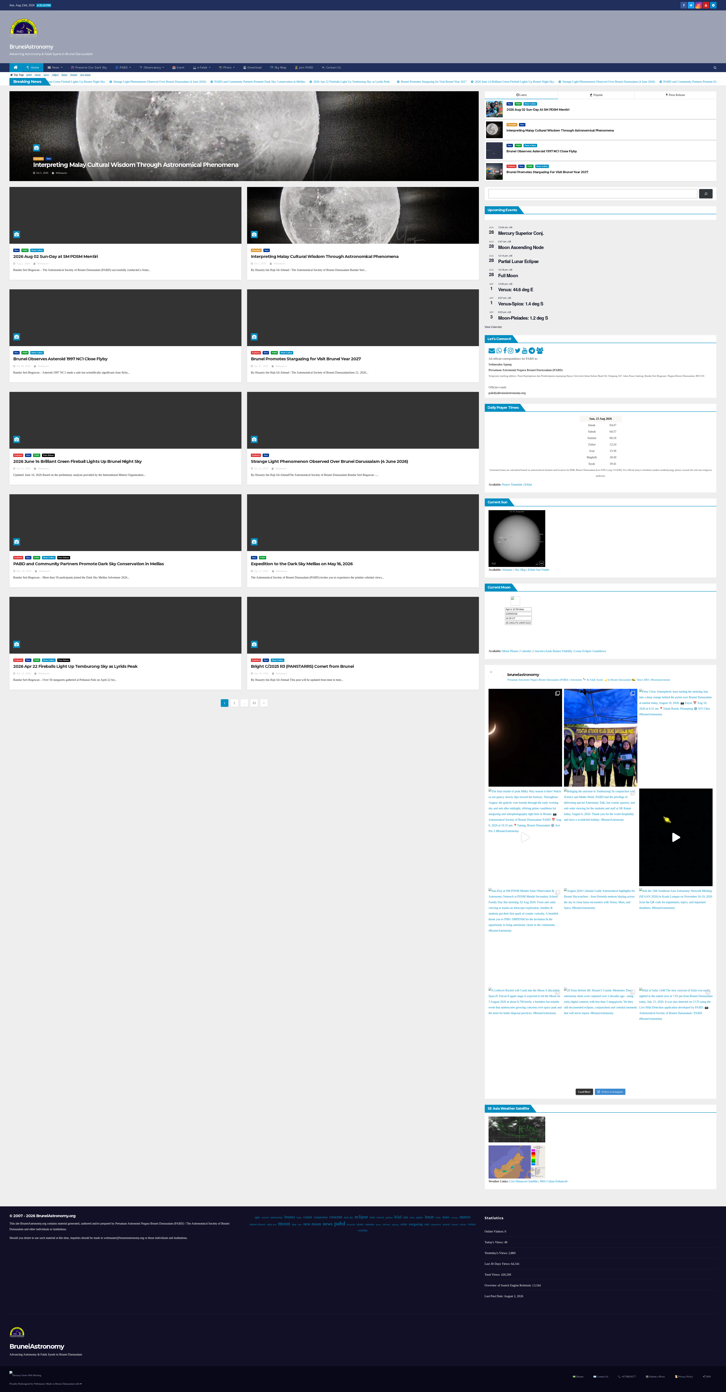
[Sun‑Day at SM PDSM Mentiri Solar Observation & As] (525, 937)
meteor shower (257, 1224)
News (36, 159)
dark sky (348, 1217)
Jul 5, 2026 (260, 263)
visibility (362, 1230)
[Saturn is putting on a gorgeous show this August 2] (676, 837)
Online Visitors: (495, 1231)
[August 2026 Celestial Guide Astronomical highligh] (600, 937)
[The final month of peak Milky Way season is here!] (525, 837)
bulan (298, 1217)
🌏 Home (32, 67)
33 (254, 703)
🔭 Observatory (150, 67)
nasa (294, 1224)
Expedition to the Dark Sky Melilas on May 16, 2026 (302, 563)
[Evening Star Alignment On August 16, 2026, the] (525, 737)
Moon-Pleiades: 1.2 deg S (523, 318)
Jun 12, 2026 (261, 468)
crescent (335, 1217)
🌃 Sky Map (278, 67)
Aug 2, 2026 (23, 263)
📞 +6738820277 (627, 1376)
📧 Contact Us (600, 1376)
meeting (454, 1218)
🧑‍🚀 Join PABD (304, 67)
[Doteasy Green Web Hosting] (25, 1375)
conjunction (320, 1217)
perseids (351, 1224)
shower (386, 1224)
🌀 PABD (122, 67)
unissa (462, 1224)
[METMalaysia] (517, 1161)
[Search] (706, 193)
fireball (380, 1217)
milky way (271, 1224)
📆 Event (178, 67)
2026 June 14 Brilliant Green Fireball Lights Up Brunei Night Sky (77, 461)
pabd (29, 75)
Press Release (676, 95)
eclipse (55, 75)
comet (307, 1217)
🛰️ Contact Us (331, 67)
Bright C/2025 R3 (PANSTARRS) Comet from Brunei (302, 666)
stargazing (416, 1224)
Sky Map (520, 569)
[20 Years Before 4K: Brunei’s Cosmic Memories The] (600, 1036)
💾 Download (252, 67)
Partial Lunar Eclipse (518, 261)
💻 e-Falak (200, 67)
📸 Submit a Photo (655, 1376)
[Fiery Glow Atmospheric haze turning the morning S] (676, 737)
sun (426, 1224)
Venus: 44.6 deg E (515, 289)
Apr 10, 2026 (261, 673)
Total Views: (493, 1274)
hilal (397, 1217)
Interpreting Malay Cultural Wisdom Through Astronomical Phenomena (325, 256)
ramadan (369, 1224)
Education (512, 125)
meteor (464, 1217)
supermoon (436, 1224)
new (300, 1224)
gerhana (388, 1217)
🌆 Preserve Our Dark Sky (89, 67)
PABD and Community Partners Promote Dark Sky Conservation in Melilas (88, 563)
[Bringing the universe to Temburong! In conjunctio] (600, 837)
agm (257, 1217)
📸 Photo (225, 67)
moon (37, 75)
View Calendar (493, 327)
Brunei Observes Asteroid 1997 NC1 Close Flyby (99, 164)
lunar (64, 75)
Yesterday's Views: (497, 1253)
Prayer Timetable (512, 484)
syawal (446, 1224)
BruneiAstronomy (31, 46)
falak (372, 1217)
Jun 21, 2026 (261, 366)
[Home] (15, 67)
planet (360, 1224)
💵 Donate (578, 1376)
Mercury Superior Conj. (521, 233)
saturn (378, 1225)
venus (471, 1224)
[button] (715, 67)
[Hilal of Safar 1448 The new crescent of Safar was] (676, 1036)
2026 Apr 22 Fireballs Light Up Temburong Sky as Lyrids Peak (75, 666)
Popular (598, 95)
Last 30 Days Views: (498, 1263)
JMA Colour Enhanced (553, 1181)
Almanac (507, 569)
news (46, 75)
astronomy (276, 1217)
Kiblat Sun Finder (538, 569)
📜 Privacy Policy (684, 1376)
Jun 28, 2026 (43, 173)
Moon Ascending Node (520, 247)
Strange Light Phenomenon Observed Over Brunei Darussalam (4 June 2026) (329, 461)
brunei (74, 75)
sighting (395, 1225)
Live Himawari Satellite (523, 1181)
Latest (523, 95)
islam (412, 1217)
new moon (85, 75)
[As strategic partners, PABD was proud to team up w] (600, 737)
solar (403, 1224)
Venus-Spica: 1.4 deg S (520, 303)
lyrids (438, 1217)
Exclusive (511, 166)
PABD (44, 159)
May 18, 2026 (23, 571)
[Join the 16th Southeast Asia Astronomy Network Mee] (676, 937)
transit (454, 1224)
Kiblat (528, 484)
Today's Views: (494, 1242)
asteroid (264, 1217)
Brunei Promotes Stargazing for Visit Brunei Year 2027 (306, 358)
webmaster (63, 173)
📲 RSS (707, 1376)
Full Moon (508, 275)
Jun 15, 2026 (23, 468)
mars (445, 1217)
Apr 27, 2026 (261, 571)
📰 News (53, 67)
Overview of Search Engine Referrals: (508, 1285)
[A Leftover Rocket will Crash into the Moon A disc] (525, 1036)
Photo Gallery (57, 159)
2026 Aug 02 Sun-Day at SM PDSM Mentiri (55, 256)
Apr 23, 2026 (23, 673)
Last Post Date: (494, 1296)
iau (405, 1217)
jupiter (419, 1217)
